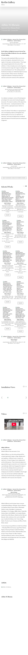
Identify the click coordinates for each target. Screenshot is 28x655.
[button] (1, 398)
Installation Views (23, 386)
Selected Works (23, 186)
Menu (3, 4)
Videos (23, 413)
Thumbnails (26, 186)
